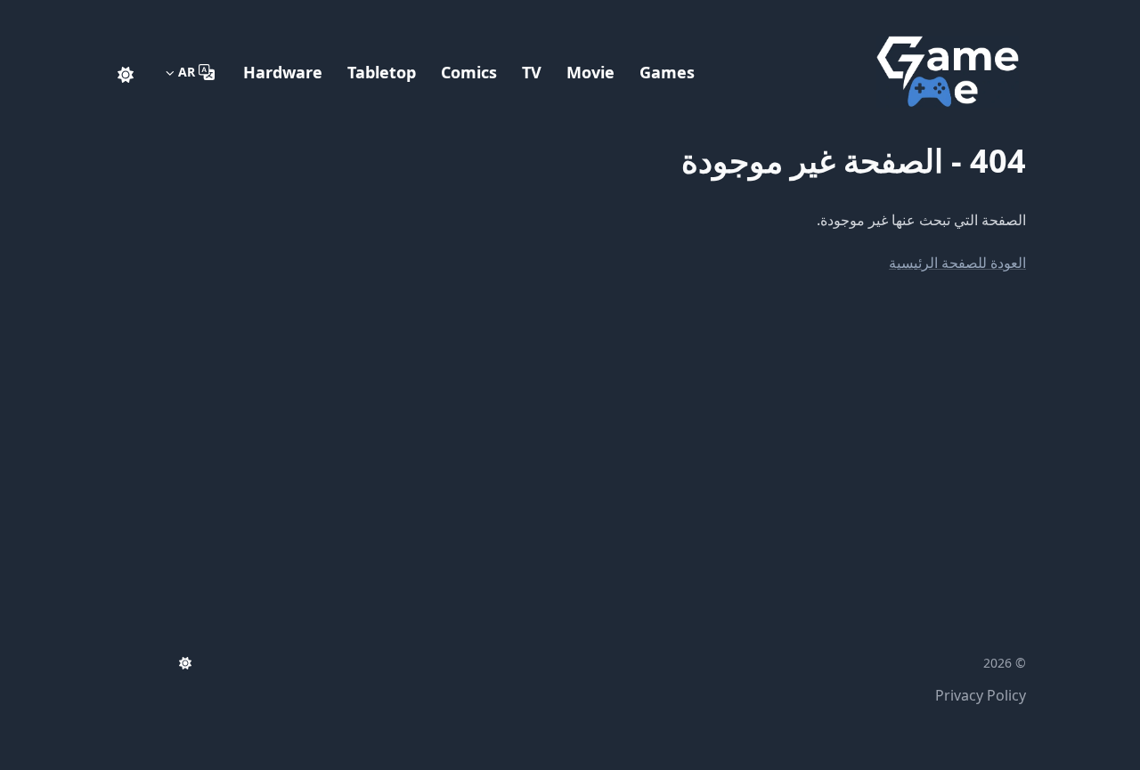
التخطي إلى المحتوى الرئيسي (915, 16)
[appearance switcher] (125, 72)
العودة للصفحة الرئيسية (957, 262)
